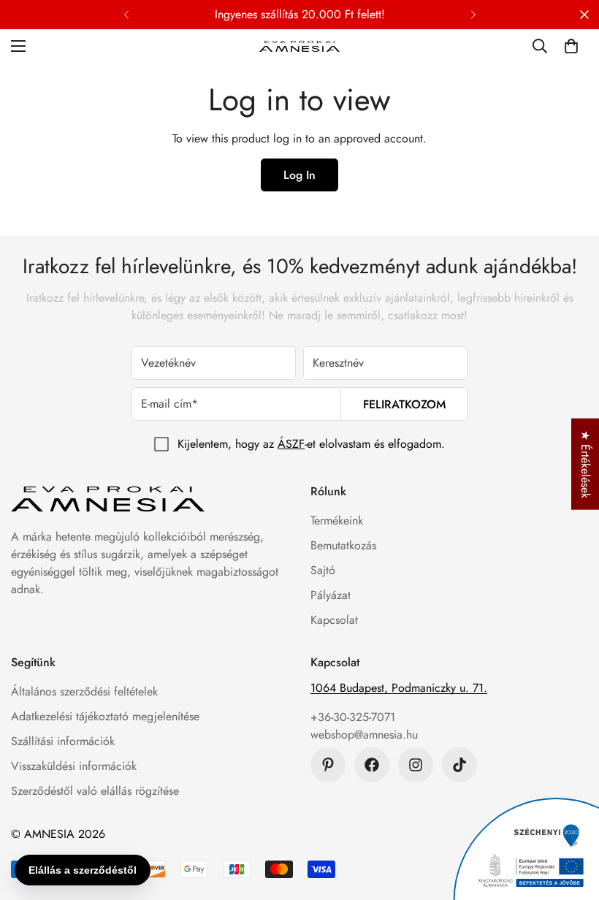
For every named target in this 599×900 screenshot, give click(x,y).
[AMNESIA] (299, 45)
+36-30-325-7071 (352, 717)
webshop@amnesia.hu (364, 734)
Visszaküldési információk (74, 766)
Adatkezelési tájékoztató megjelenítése (105, 716)
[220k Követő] (371, 764)
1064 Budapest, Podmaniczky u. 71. (398, 687)
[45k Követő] (415, 764)
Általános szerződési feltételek (84, 691)
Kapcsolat (334, 619)
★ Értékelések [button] (585, 464)
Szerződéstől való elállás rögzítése (95, 790)
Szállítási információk (63, 741)
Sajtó (322, 570)
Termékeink (336, 520)
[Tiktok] (459, 764)
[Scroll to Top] (570, 820)
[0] (571, 46)
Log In (299, 175)
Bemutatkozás (343, 545)
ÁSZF (291, 443)
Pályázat (330, 595)
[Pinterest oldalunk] (328, 764)
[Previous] (126, 14)
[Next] (473, 14)
